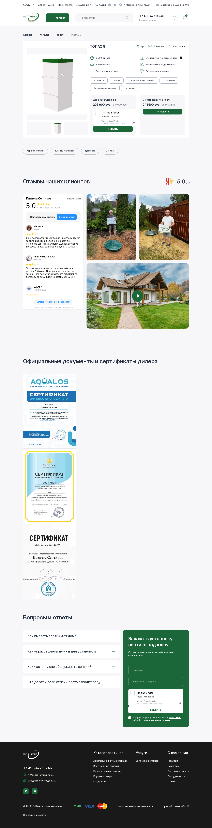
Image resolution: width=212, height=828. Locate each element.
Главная (27, 34)
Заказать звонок (147, 20)
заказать (162, 111)
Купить (113, 128)
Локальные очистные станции (110, 760)
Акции (51, 4)
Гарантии (173, 760)
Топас (60, 34)
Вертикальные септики (106, 766)
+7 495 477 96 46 (151, 16)
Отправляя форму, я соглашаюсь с (157, 718)
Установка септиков (147, 760)
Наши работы (65, 4)
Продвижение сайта (34, 815)
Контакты (100, 4)
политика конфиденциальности (135, 806)
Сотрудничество (177, 776)
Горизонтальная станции (107, 771)
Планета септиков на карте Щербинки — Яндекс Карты (53, 307)
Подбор (40, 4)
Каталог (44, 34)
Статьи (172, 781)
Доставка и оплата (178, 771)
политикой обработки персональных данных (157, 718)
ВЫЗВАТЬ (156, 709)
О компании (82, 4)
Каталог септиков (108, 753)
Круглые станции (102, 776)
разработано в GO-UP (176, 806)
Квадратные (100, 781)
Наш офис (173, 766)
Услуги (26, 4)
